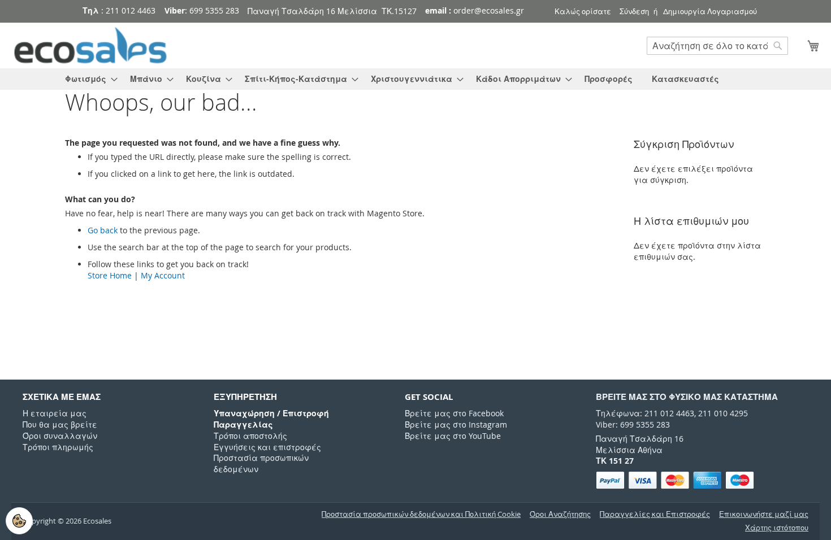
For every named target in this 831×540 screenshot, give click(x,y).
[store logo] (90, 46)
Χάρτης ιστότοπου (776, 528)
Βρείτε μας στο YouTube (453, 435)
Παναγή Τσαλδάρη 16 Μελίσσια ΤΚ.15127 (332, 11)
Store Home (110, 275)
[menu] (415, 79)
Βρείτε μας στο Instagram (456, 424)
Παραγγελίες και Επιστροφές (655, 514)
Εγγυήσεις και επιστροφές (267, 447)
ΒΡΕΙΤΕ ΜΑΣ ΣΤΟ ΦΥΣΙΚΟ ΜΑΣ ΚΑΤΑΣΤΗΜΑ (687, 397)
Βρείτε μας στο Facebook (454, 413)
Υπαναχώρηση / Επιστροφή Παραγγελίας (271, 419)
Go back (103, 230)
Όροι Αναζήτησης (560, 514)
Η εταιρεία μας (54, 413)
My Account (163, 275)
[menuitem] (88, 79)
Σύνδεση (634, 11)
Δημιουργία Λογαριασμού (710, 11)
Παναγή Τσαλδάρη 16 (639, 438)
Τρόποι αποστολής (250, 435)
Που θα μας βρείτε (60, 424)
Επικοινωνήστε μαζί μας (763, 514)
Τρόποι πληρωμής (58, 447)
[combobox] (717, 46)
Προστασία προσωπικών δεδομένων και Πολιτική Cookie (421, 514)
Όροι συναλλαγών (60, 435)
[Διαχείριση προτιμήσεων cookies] (19, 520)
